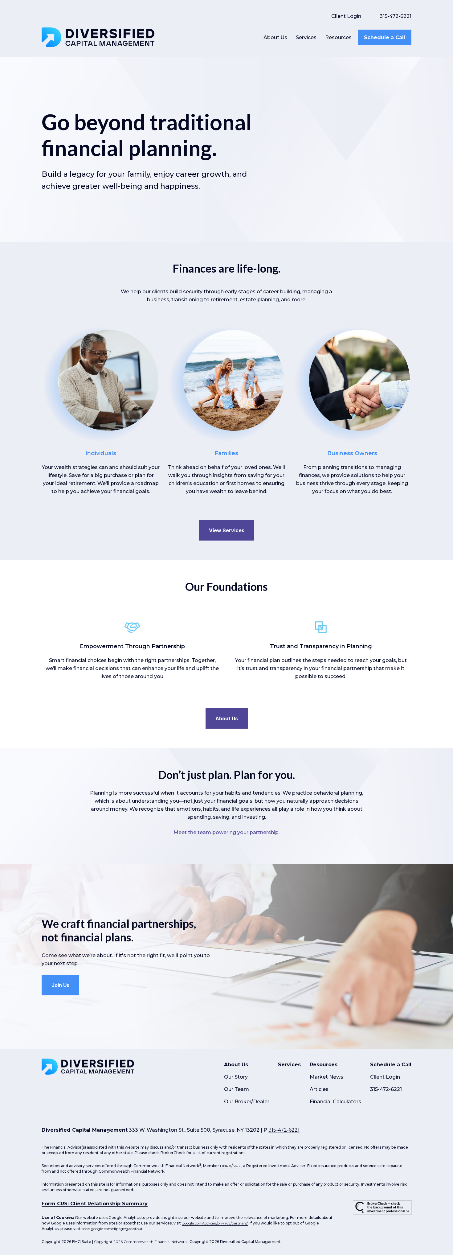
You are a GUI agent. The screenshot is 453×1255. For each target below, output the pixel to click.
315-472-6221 (395, 16)
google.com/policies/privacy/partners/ (215, 1223)
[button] (275, 37)
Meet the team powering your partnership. (226, 832)
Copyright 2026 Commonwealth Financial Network (140, 1241)
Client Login (346, 16)
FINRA (225, 1165)
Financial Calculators (335, 1102)
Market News (326, 1077)
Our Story (236, 1077)
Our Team (236, 1089)
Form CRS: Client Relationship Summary (95, 1204)
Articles (319, 1089)
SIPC (237, 1165)
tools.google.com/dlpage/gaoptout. (113, 1228)
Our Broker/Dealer (246, 1102)
